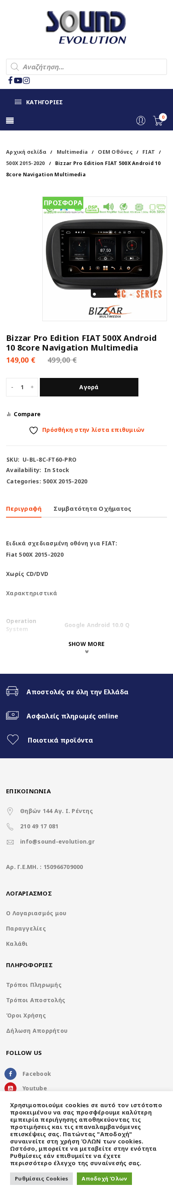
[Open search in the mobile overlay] (86, 67)
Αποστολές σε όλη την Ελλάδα (77, 691)
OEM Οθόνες (115, 152)
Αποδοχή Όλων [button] (104, 1178)
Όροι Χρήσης (26, 1015)
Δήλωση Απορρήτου (37, 1030)
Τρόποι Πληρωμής (34, 985)
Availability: (23, 470)
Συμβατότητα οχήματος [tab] (92, 508)
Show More (86, 644)
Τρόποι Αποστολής (35, 1000)
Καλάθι (17, 943)
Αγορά (89, 387)
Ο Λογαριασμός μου (36, 913)
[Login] (140, 123)
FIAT (148, 152)
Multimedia (72, 152)
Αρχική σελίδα (26, 152)
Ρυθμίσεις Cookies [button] (41, 1178)
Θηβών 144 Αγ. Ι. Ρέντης (56, 811)
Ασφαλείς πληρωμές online (72, 716)
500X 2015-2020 (25, 163)
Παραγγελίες (26, 928)
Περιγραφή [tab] (23, 508)
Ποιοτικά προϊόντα (60, 740)
